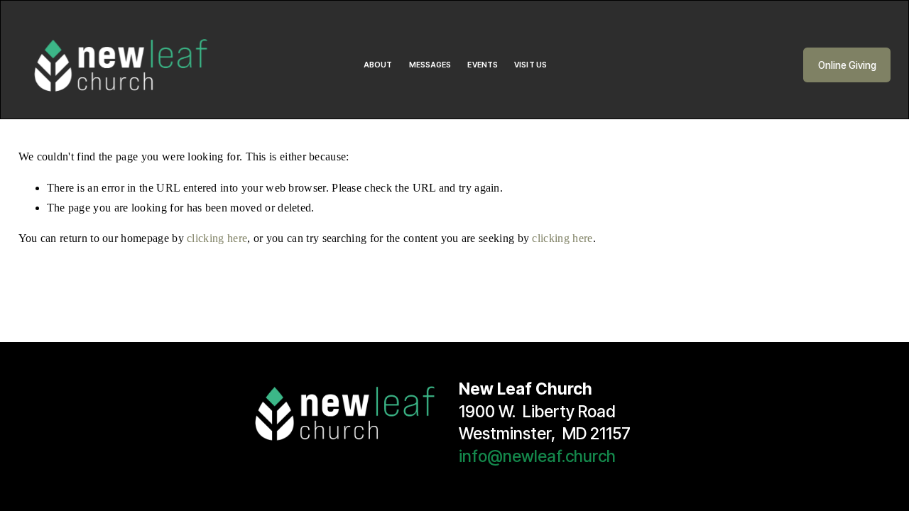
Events (482, 65)
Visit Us (530, 65)
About (378, 65)
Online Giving (847, 65)
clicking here (217, 238)
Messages (430, 65)
